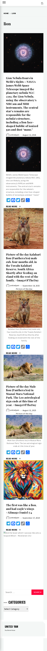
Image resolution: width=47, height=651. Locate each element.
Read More (23, 52)
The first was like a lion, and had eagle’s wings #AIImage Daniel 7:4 (21, 508)
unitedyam (14, 135)
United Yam (11, 626)
